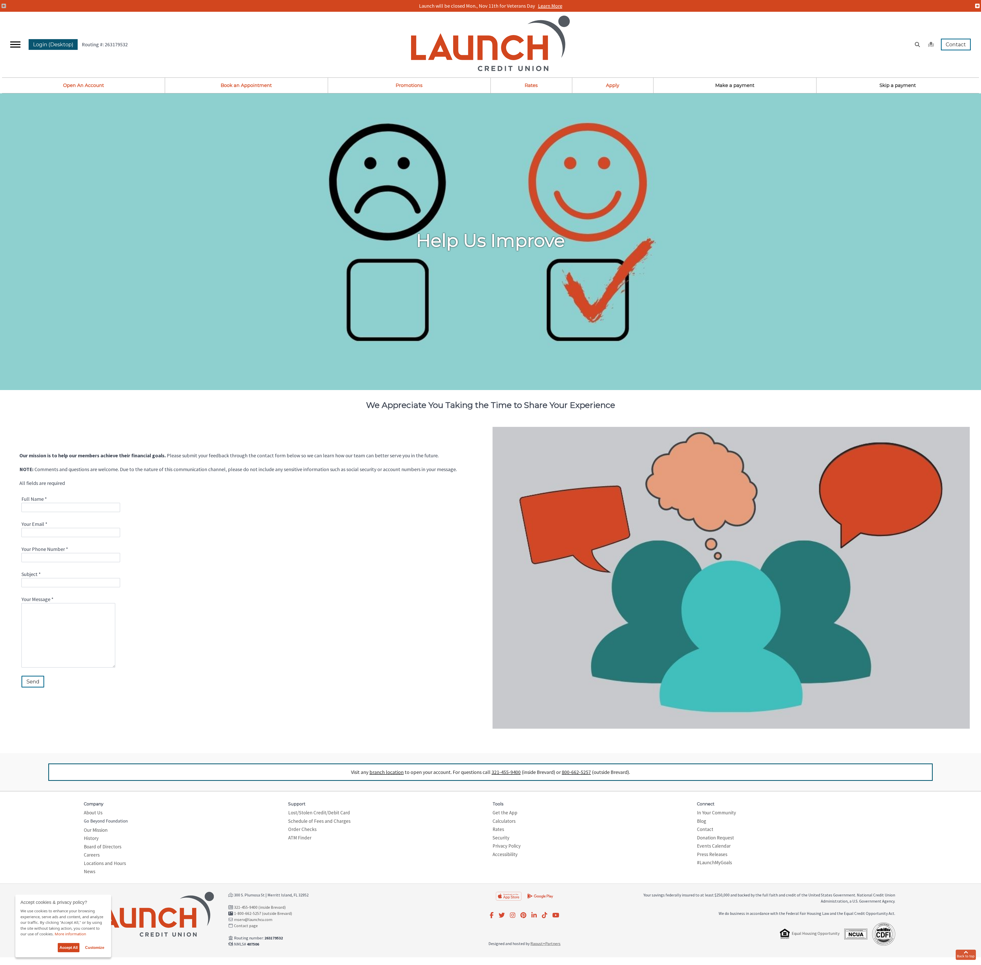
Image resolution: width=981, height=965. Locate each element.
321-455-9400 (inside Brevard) (260, 907)
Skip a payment (898, 85)
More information (70, 933)
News (89, 871)
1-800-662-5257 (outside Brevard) (263, 913)
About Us (93, 812)
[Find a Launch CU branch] (930, 44)
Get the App (505, 812)
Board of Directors (102, 847)
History (91, 838)
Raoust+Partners (545, 943)
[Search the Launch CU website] (917, 44)
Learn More (551, 6)
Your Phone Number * (44, 549)
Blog (701, 821)
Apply (612, 85)
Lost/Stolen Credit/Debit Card (319, 812)
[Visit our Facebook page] (492, 915)
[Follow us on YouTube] (555, 915)
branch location (386, 772)
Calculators (504, 821)
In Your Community (716, 812)
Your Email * (34, 524)
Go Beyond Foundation (106, 821)
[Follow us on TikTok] (544, 915)
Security (501, 838)
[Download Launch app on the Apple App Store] (508, 896)
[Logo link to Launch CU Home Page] (490, 45)
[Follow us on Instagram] (512, 915)
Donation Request (715, 838)
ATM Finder (299, 838)
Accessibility (505, 854)
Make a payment (734, 85)
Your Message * (37, 599)
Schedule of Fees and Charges (319, 821)
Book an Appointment (246, 85)
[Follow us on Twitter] (502, 915)
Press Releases (712, 854)
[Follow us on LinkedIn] (534, 915)
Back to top (966, 956)
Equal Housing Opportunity (815, 933)
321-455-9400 (506, 772)
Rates (531, 85)
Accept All (69, 947)
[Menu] (15, 44)
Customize (94, 947)
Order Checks (302, 829)
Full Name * (34, 499)
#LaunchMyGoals (714, 862)
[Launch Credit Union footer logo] (150, 915)
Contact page (246, 925)
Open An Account (83, 85)
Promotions (409, 85)
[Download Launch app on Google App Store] (540, 896)
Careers (92, 855)
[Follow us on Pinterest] (523, 915)
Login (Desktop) (53, 44)
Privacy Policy (507, 846)
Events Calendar (714, 846)
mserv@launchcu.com (253, 919)
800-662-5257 (576, 772)
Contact (956, 44)
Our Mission (96, 830)
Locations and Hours (105, 863)
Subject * (31, 574)
